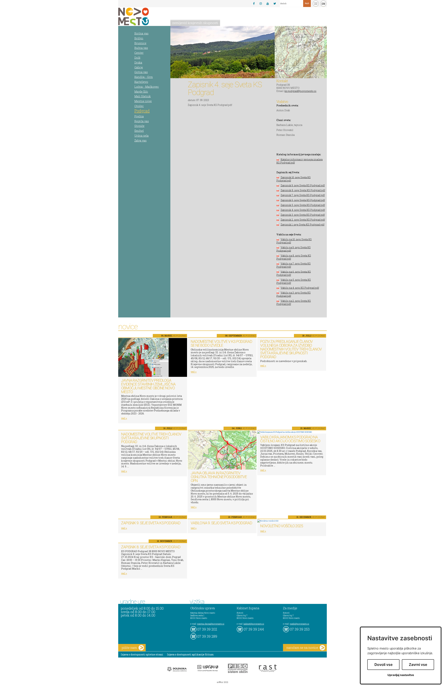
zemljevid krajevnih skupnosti (195, 23)
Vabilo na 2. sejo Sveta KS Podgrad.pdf (293, 302)
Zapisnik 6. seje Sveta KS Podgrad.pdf (303, 200)
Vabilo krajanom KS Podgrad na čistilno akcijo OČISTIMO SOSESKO (290, 439)
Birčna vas (141, 33)
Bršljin (138, 38)
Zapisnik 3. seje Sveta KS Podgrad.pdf (303, 214)
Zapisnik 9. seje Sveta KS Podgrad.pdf (303, 185)
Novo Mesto (141, 16)
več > (124, 418)
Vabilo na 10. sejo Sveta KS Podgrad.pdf (294, 241)
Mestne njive (143, 101)
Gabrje (138, 67)
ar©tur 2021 (222, 682)
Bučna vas (141, 48)
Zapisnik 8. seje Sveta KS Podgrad (150, 547)
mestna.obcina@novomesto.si (210, 623)
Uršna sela (141, 135)
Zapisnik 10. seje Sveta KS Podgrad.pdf (293, 179)
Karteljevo (141, 82)
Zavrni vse (418, 664)
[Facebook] (253, 3)
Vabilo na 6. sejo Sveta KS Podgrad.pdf (293, 273)
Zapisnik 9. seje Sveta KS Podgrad (150, 523)
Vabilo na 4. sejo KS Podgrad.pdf (300, 287)
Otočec (139, 106)
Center (139, 53)
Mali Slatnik (142, 96)
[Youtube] (267, 3)
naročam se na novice (302, 648)
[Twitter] (274, 3)
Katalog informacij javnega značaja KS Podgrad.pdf (299, 161)
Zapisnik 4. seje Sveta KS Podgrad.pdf (303, 210)
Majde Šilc (141, 91)
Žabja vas (140, 140)
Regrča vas (141, 121)
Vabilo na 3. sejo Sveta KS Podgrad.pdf (293, 294)
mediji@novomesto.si (299, 623)
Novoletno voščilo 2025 (281, 526)
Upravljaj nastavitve (400, 675)
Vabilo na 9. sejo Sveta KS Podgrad (221, 523)
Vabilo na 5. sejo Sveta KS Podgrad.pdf (293, 281)
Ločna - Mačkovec (146, 86)
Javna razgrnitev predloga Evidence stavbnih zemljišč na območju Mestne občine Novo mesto (148, 386)
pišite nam (129, 648)
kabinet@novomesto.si (254, 623)
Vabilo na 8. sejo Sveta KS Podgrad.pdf (293, 257)
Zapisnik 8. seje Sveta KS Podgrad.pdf (303, 190)
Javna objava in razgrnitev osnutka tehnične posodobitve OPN (219, 477)
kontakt (316, 4)
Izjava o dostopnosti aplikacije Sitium (190, 654)
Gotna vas (141, 72)
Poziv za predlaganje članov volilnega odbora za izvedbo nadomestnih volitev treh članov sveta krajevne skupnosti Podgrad (291, 349)
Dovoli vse (383, 664)
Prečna (139, 116)
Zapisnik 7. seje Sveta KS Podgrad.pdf (303, 195)
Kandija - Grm (143, 77)
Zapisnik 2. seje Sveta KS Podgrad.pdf (303, 219)
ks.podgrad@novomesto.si (300, 91)
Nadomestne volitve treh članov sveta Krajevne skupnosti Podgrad (151, 438)
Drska (138, 62)
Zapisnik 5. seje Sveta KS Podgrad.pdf (303, 205)
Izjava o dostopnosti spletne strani (142, 654)
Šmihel (139, 131)
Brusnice (140, 43)
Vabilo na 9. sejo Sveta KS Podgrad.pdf (293, 249)
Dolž (137, 57)
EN (323, 3)
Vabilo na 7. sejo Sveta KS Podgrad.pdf (293, 265)
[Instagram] (260, 3)
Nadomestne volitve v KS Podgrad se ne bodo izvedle (221, 343)
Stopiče (139, 126)
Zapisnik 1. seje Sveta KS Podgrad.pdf (302, 224)
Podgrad (142, 110)
